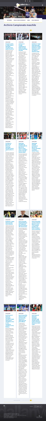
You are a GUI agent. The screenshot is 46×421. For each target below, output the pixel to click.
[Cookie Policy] (11, 417)
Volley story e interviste (19, 20)
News (28, 20)
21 (23, 30)
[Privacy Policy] (6, 417)
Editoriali (9, 20)
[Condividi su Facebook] (35, 406)
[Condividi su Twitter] (38, 406)
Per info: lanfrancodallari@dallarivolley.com (10, 416)
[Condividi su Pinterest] (40, 406)
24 (28, 30)
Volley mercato (35, 20)
